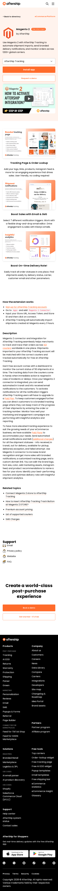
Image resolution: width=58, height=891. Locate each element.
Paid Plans (37, 432)
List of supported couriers (19, 514)
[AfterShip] (12, 4)
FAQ (9, 561)
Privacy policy (14, 550)
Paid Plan (9, 398)
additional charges (43, 439)
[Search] (47, 3)
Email (10, 545)
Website (11, 556)
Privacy (6, 873)
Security (25, 873)
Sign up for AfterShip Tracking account (26, 307)
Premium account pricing (19, 509)
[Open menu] (53, 3)
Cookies (35, 873)
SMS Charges (13, 519)
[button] (29, 98)
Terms (15, 873)
